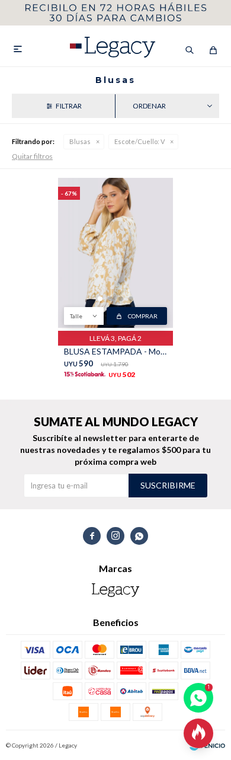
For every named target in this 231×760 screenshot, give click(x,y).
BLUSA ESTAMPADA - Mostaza (115, 351)
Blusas (80, 141)
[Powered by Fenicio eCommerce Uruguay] (207, 745)
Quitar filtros (32, 156)
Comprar (143, 316)
